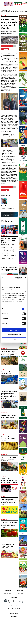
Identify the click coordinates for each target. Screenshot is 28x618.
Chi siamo (8, 590)
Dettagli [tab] (12, 282)
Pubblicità (20, 590)
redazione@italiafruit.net (7, 208)
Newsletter (7, 594)
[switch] (24, 313)
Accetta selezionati (14, 334)
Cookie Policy (14, 616)
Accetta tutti (14, 330)
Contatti (20, 594)
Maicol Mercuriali (6, 206)
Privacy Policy (14, 613)
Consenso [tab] (4, 282)
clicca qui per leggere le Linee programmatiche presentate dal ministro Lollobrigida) (9, 65)
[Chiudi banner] (25, 277)
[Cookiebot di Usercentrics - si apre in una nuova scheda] (16, 278)
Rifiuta (14, 339)
